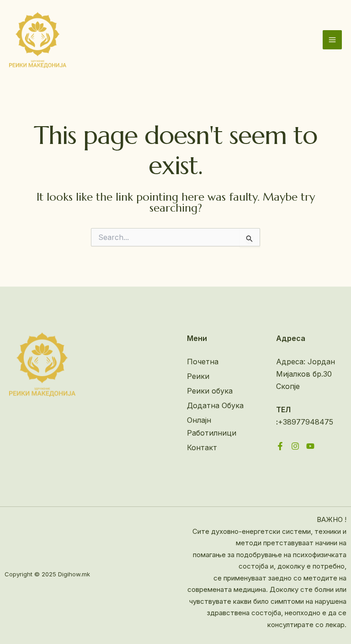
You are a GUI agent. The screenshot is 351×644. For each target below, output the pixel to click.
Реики (198, 376)
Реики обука (210, 390)
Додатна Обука (215, 405)
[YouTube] (310, 446)
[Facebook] (280, 446)
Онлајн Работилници (211, 426)
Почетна (202, 361)
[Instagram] (295, 446)
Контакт (202, 447)
